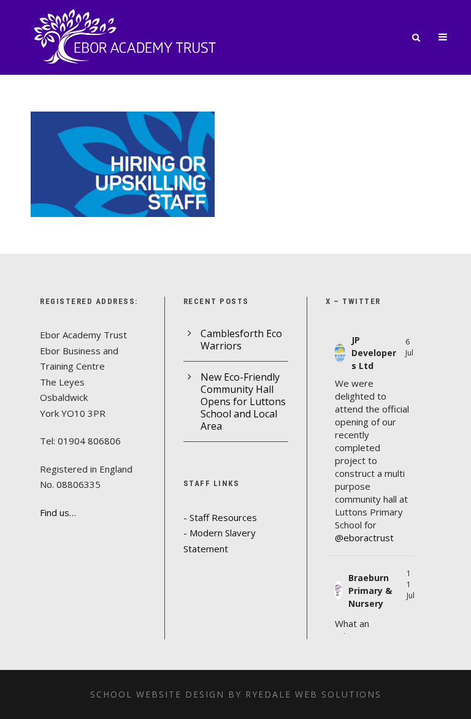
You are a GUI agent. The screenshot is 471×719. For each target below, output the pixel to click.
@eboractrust (364, 537)
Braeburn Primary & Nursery (370, 590)
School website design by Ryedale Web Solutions (235, 694)
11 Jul (411, 584)
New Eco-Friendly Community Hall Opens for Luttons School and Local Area (243, 401)
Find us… (58, 512)
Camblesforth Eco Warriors (241, 339)
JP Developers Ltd (373, 352)
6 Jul (409, 347)
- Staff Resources (220, 517)
